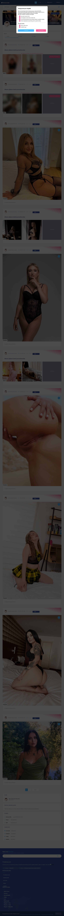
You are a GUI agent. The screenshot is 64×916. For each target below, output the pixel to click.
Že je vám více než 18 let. (25, 16)
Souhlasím (26, 30)
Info (27, 25)
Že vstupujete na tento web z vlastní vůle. (28, 17)
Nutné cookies (24, 25)
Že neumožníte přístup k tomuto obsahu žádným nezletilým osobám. (33, 19)
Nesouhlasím (41, 30)
